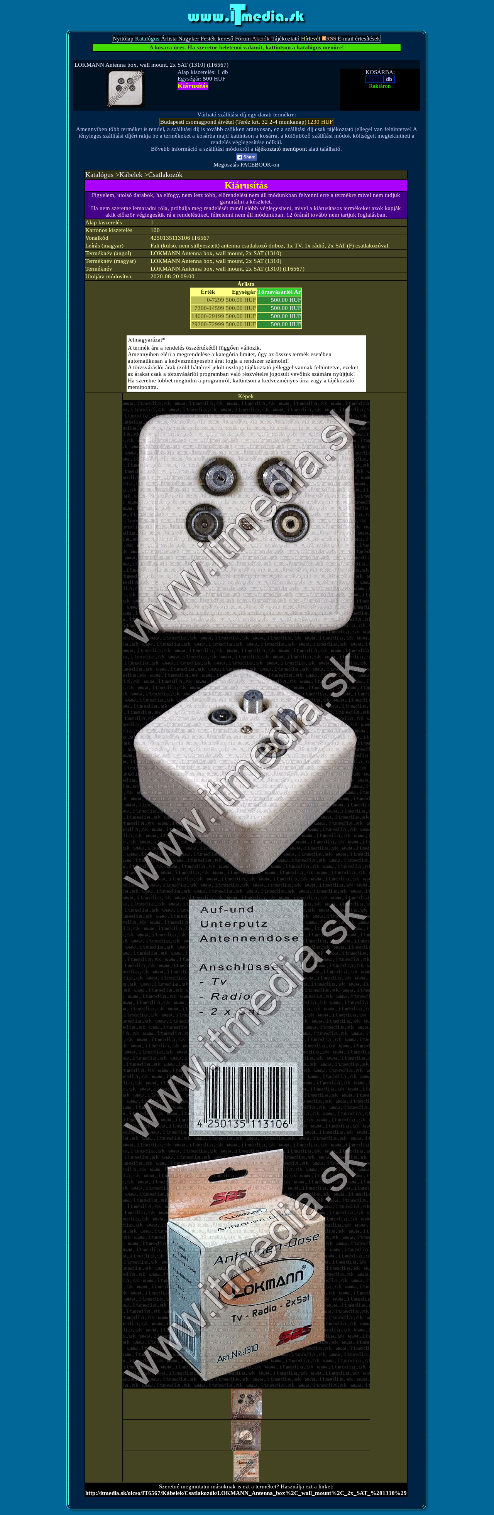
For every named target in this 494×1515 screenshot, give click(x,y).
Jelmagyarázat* (146, 340)
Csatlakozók (165, 174)
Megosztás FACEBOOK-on (246, 165)
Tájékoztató (285, 38)
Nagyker (188, 38)
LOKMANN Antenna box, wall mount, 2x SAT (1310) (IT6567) (151, 65)
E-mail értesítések (359, 38)
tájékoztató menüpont (281, 149)
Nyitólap (123, 38)
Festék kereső (217, 38)
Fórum (243, 38)
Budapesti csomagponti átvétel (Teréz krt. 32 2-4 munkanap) (233, 122)
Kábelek (130, 174)
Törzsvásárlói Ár (279, 292)
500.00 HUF (286, 300)
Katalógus (99, 174)
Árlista (169, 38)
